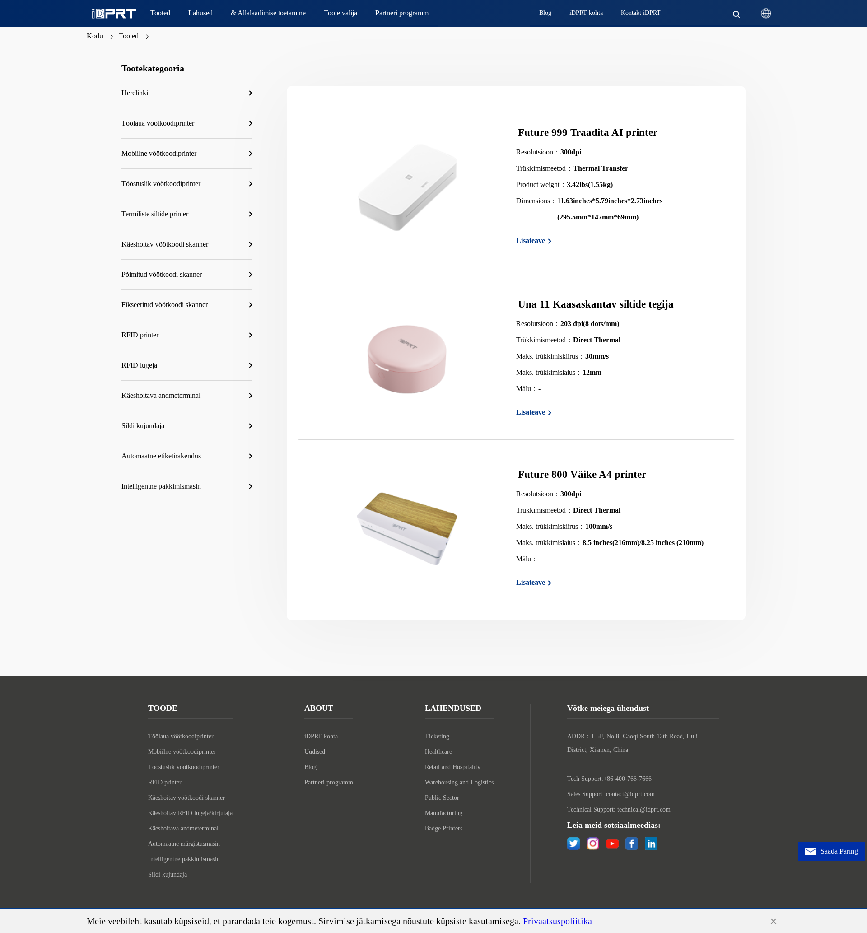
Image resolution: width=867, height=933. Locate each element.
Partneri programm (328, 782)
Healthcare (438, 751)
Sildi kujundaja (167, 874)
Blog (310, 767)
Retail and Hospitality (452, 767)
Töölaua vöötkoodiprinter (181, 736)
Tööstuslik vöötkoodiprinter (183, 767)
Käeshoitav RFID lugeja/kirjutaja (190, 813)
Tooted (129, 36)
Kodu (95, 36)
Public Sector (442, 797)
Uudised (314, 751)
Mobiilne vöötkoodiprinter (182, 751)
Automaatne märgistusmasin (184, 843)
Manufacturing (443, 813)
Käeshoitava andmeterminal (183, 828)
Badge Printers (443, 828)
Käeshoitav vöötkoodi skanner (186, 797)
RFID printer (165, 782)
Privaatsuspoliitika (557, 921)
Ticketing (437, 736)
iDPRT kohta (321, 736)
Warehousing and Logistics (459, 782)
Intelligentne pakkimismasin (184, 859)
